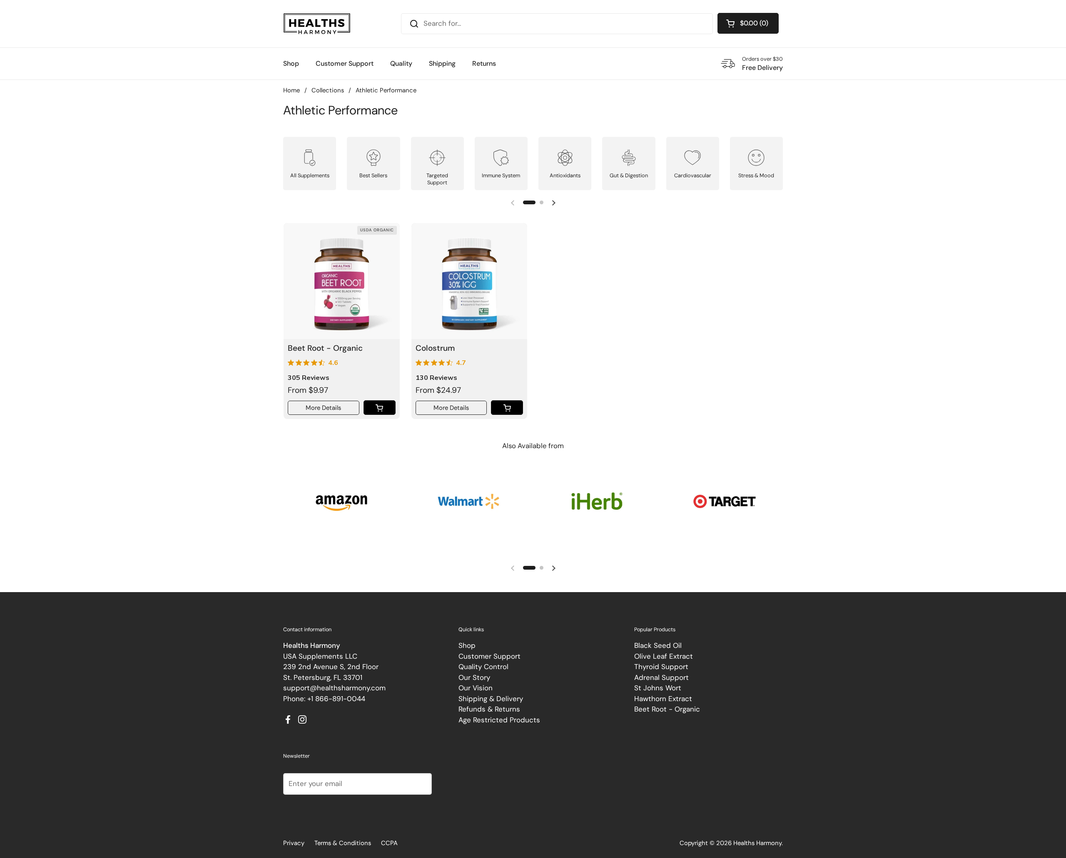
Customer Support (489, 656)
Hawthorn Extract (663, 698)
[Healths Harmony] (317, 23)
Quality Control (483, 666)
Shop (467, 645)
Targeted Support (437, 179)
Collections (327, 90)
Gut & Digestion (629, 175)
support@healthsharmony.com (334, 687)
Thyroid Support (661, 666)
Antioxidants (565, 175)
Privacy (293, 843)
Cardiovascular (692, 175)
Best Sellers (373, 175)
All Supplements (309, 175)
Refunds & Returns (489, 709)
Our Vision (475, 687)
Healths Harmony (757, 843)
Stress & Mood (756, 175)
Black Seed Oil (658, 645)
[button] (748, 23)
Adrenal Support (661, 677)
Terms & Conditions (342, 843)
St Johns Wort (657, 687)
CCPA (389, 843)
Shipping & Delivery (490, 698)
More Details (323, 408)
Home (291, 90)
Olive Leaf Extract (663, 656)
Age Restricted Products (499, 719)
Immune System (501, 175)
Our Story (474, 677)
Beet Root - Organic (667, 709)
